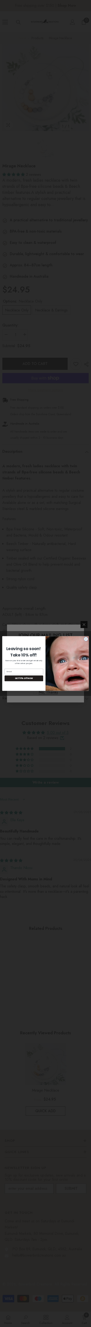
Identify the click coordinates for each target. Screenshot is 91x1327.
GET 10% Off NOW (24, 678)
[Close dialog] (86, 639)
